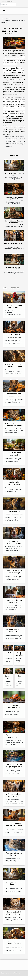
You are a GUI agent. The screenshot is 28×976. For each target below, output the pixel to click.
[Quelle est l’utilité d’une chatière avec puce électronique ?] (14, 903)
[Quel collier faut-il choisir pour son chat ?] (14, 213)
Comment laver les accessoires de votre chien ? (14, 825)
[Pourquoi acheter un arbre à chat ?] (14, 165)
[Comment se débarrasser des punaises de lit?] (14, 697)
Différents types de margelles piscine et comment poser (14, 766)
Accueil (3, 18)
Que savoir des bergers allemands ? (14, 631)
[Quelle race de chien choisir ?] (14, 235)
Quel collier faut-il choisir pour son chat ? (14, 221)
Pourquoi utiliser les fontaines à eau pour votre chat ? (14, 855)
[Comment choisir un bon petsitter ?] (14, 189)
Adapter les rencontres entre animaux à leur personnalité (14, 366)
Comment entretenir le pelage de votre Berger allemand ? (14, 396)
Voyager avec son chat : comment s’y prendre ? (14, 425)
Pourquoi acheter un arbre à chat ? (14, 174)
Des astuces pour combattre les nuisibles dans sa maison (14, 456)
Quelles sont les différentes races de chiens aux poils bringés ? (14, 515)
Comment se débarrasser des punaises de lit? (14, 707)
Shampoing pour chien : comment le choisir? (14, 268)
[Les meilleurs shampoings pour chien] (14, 533)
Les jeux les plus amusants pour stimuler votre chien (14, 337)
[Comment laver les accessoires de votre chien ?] (14, 815)
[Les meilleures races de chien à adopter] (14, 562)
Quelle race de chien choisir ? (14, 244)
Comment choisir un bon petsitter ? (14, 198)
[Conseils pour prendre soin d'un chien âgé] (8, 671)
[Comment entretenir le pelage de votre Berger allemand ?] (14, 385)
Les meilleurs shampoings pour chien (14, 543)
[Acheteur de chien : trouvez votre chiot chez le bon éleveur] (14, 785)
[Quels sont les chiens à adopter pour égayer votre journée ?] (19, 647)
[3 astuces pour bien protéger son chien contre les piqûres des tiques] (14, 933)
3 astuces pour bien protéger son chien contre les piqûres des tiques (14, 944)
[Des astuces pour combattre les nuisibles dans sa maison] (14, 444)
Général (8, 18)
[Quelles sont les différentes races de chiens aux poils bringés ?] (14, 503)
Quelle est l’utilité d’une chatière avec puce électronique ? (14, 914)
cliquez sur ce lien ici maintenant (13, 94)
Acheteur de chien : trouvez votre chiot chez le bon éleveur (14, 796)
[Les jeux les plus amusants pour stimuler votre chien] (14, 326)
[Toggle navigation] (4, 10)
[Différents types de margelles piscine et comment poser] (14, 756)
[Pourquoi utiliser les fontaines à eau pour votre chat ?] (14, 844)
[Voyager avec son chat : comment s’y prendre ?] (14, 415)
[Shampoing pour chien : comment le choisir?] (14, 259)
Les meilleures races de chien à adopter (14, 572)
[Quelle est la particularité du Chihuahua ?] (14, 474)
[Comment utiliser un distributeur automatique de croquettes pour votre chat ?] (14, 592)
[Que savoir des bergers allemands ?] (14, 621)
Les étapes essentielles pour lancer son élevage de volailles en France (14, 308)
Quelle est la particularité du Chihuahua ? (14, 484)
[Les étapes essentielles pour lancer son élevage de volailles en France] (14, 297)
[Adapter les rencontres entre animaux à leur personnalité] (14, 356)
